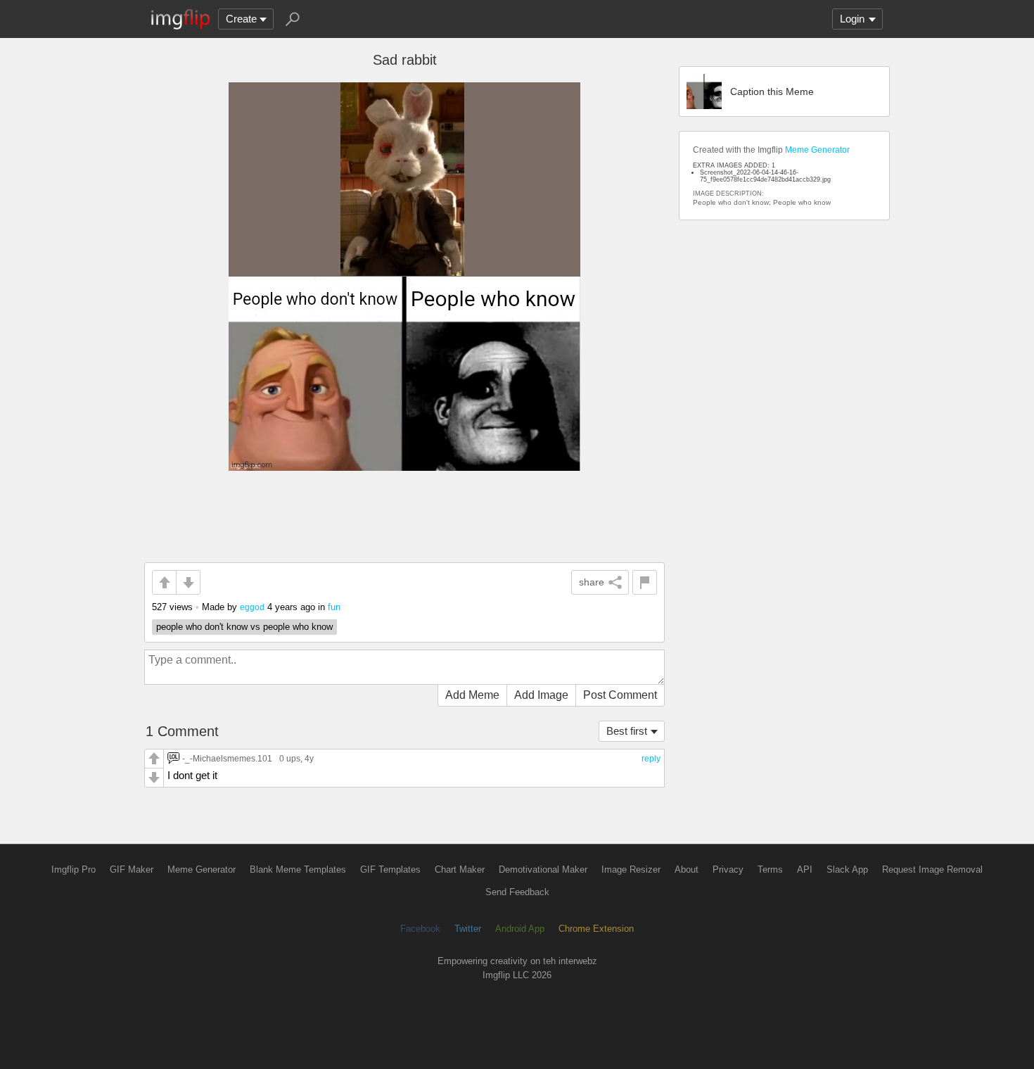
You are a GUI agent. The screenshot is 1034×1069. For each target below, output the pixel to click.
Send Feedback (517, 892)
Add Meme (472, 695)
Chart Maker (460, 869)
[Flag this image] (644, 582)
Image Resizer (630, 869)
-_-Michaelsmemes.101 (227, 758)
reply (651, 759)
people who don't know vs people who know (244, 626)
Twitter (467, 928)
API (804, 869)
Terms (770, 869)
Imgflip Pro (73, 869)
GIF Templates (390, 869)
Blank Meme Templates (298, 869)
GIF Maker (131, 869)
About (686, 869)
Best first (626, 731)
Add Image (541, 695)
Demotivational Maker (543, 869)
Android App (519, 928)
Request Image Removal (932, 869)
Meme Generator (817, 150)
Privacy (728, 869)
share (591, 582)
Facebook (420, 928)
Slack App (847, 869)
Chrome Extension (596, 928)
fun (334, 607)
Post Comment (620, 695)
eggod (252, 607)
